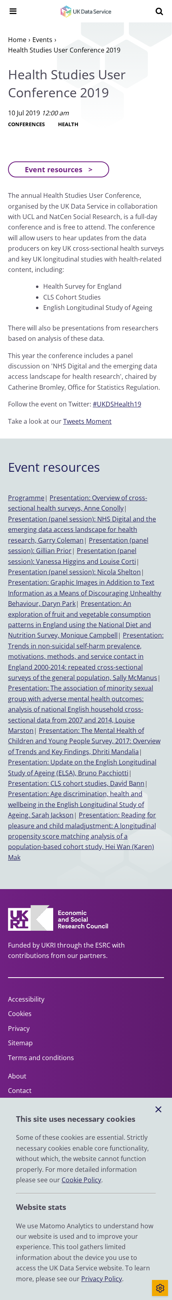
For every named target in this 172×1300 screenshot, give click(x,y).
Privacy (19, 1028)
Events (42, 39)
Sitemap (20, 1042)
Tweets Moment (87, 421)
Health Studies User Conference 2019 (64, 50)
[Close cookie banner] (158, 1109)
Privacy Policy (101, 1278)
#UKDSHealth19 (117, 404)
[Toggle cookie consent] (160, 1288)
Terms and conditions (41, 1057)
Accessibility (26, 999)
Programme (26, 497)
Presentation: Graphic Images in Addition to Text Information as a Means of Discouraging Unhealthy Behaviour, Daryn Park (84, 593)
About (17, 1076)
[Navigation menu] (13, 11)
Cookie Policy (81, 1179)
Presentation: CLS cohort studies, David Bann (76, 783)
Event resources (53, 169)
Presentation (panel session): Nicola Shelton (74, 571)
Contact (20, 1090)
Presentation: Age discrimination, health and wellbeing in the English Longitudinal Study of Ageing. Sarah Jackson (76, 804)
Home (17, 39)
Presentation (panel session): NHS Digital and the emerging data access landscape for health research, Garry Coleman (82, 530)
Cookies (20, 1013)
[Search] (159, 11)
